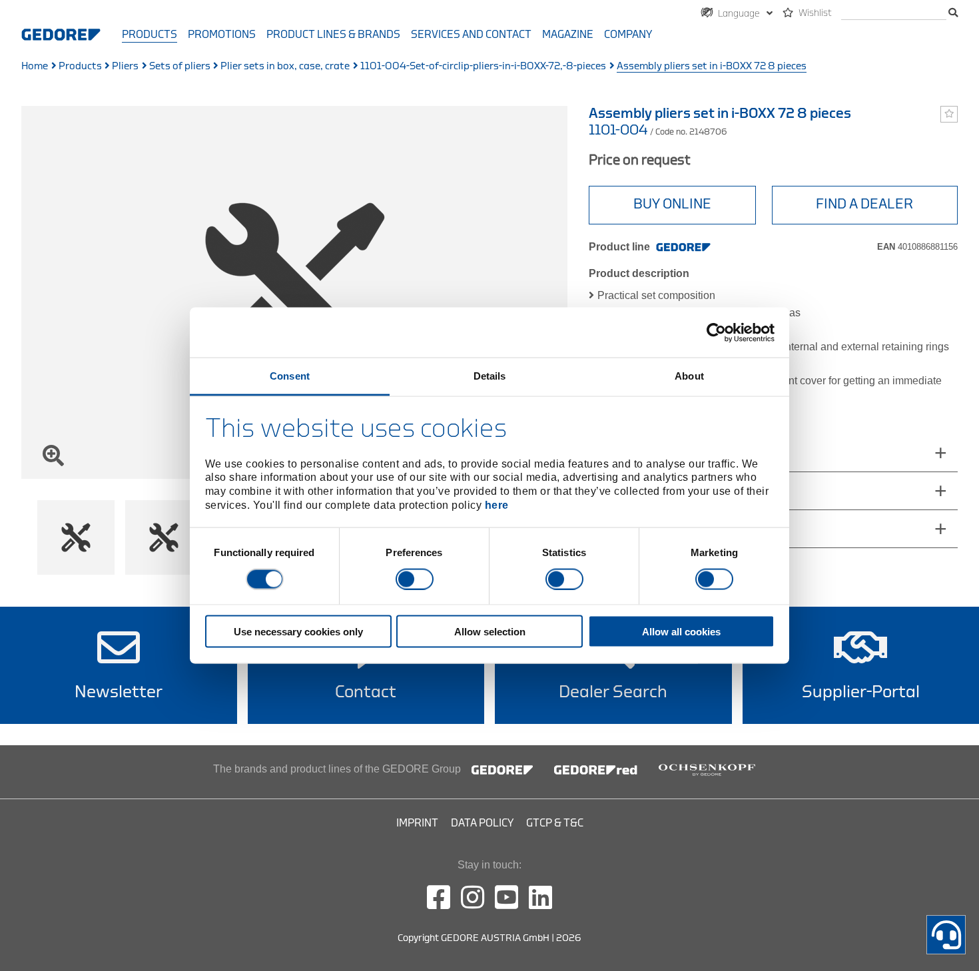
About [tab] (689, 376)
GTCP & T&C (554, 823)
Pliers (125, 66)
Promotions (222, 34)
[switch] (415, 578)
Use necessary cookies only (298, 631)
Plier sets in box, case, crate (285, 66)
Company (628, 34)
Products (149, 34)
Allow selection (489, 631)
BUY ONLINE (672, 204)
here (497, 504)
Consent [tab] (290, 376)
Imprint (417, 823)
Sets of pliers (179, 66)
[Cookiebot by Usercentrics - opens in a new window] (716, 332)
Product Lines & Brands (333, 34)
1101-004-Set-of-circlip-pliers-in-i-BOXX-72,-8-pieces (483, 66)
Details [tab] (490, 376)
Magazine (567, 34)
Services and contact (471, 34)
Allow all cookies (681, 631)
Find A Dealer (864, 204)
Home (34, 66)
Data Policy (482, 823)
